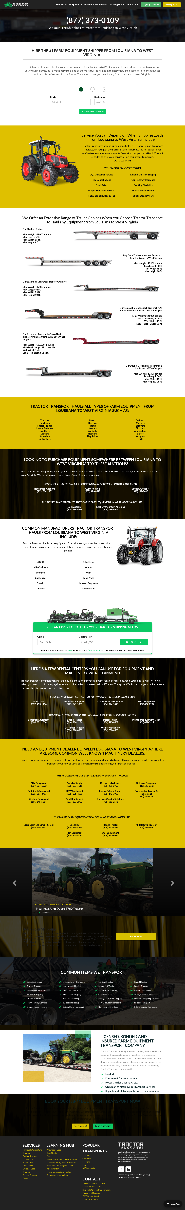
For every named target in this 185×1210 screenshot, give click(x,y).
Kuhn (88, 572)
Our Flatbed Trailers (33, 229)
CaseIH (40, 583)
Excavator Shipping (35, 994)
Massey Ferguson (88, 583)
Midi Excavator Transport (145, 1007)
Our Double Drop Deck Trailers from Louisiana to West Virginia (144, 367)
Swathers (45, 431)
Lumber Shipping (105, 982)
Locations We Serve (94, 4)
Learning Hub (115, 4)
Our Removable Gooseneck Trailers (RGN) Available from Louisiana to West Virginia (141, 309)
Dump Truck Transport (108, 990)
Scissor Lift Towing (106, 986)
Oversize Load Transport (37, 1007)
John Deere (88, 562)
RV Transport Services (108, 1007)
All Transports (88, 1168)
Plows (92, 420)
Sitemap (139, 1177)
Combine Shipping (34, 982)
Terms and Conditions (126, 1177)
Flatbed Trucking (30, 1156)
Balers (140, 433)
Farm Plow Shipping (142, 990)
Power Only (28, 1162)
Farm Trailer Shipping (72, 994)
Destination (99, 97)
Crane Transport (105, 994)
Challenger (40, 578)
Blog (49, 1156)
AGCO (40, 562)
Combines (45, 423)
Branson (40, 572)
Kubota (88, 567)
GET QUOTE (132, 642)
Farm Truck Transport (72, 990)
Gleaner (41, 588)
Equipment (74, 4)
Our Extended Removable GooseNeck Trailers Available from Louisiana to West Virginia (44, 337)
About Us (131, 4)
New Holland (88, 588)
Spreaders (44, 436)
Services (60, 4)
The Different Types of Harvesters (61, 1162)
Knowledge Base (54, 1150)
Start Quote (171, 4)
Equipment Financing (91, 1193)
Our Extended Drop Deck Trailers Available (45, 281)
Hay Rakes (92, 436)
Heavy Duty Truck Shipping (110, 998)
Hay (84, 1165)
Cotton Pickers (44, 425)
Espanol (26, 1178)
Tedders (140, 420)
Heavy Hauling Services (37, 1002)
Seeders (92, 428)
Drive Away (28, 1165)
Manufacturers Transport (74, 982)
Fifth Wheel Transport (36, 990)
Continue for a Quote (91, 111)
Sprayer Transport (34, 998)
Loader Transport (141, 986)
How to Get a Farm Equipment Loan (62, 1159)
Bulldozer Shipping (71, 1002)
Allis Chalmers (40, 567)
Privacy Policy (144, 1175)
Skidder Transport (142, 1002)
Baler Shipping (140, 982)
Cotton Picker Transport (73, 1007)
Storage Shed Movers (143, 994)
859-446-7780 (94, 1186)
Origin (53, 97)
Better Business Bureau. (125, 149)
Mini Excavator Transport (109, 1002)
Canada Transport (30, 1175)
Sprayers (140, 425)
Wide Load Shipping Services (146, 998)
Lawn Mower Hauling (72, 986)
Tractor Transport (34, 986)
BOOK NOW (136, 936)
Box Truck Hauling (71, 998)
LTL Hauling (28, 1159)
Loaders (45, 433)
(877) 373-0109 (152, 4)
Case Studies (52, 1153)
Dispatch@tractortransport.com (96, 1190)
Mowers (140, 423)
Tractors (44, 420)
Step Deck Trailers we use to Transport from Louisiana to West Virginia (142, 256)
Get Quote (79, 1126)
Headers (92, 433)
